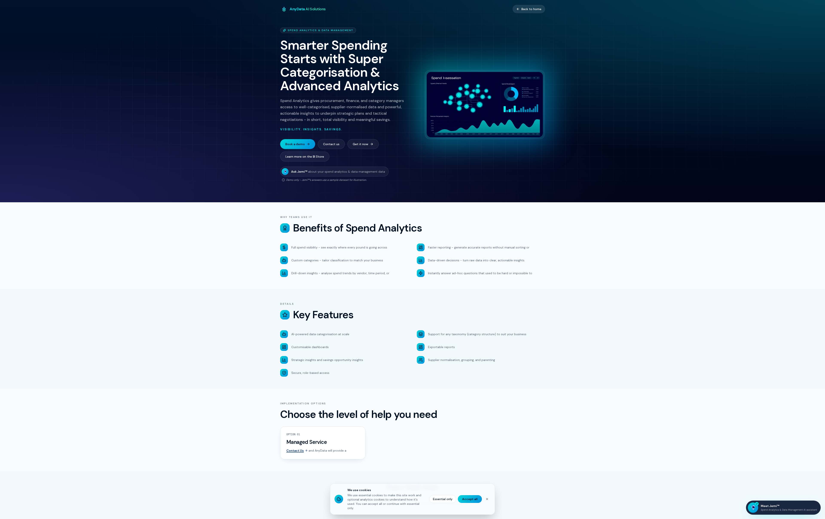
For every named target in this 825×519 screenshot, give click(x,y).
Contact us (331, 144)
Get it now (360, 144)
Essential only (442, 499)
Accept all (470, 499)
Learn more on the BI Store (305, 156)
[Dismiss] (487, 499)
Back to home (531, 9)
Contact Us (295, 450)
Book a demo (295, 144)
